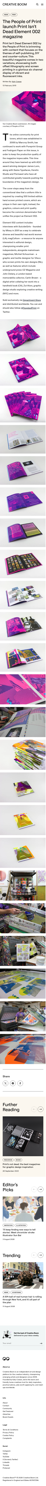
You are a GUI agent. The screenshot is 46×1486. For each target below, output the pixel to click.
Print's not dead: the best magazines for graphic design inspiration (21, 1165)
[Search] (37, 4)
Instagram (6, 1451)
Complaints (7, 1438)
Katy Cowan (17, 82)
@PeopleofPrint (29, 308)
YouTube (6, 1457)
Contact (6, 1406)
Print (14, 15)
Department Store (32, 300)
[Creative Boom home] (15, 4)
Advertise (6, 1414)
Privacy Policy (8, 1433)
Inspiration (8, 1225)
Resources (8, 1160)
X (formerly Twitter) (10, 1459)
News (6, 15)
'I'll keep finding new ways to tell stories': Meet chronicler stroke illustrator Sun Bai (19, 1232)
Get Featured (8, 1411)
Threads (6, 1465)
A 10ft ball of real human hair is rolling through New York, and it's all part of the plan (22, 1299)
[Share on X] (5, 1083)
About (5, 1403)
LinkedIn (6, 1462)
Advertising (16, 1292)
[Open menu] (42, 4)
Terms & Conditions (10, 1430)
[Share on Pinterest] (13, 1083)
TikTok (5, 1454)
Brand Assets (8, 1417)
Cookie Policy (8, 1435)
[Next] (40, 1109)
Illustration (21, 1225)
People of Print (16, 46)
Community (7, 1408)
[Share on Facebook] (20, 1083)
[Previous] (34, 1109)
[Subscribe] (41, 1343)
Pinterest (6, 1468)
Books (18, 1160)
